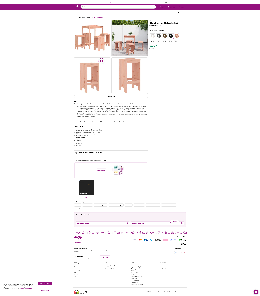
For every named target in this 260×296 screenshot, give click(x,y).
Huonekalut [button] (77, 205)
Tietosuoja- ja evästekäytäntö (25, 288)
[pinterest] (181, 252)
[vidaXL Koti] (76, 6)
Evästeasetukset (135, 274)
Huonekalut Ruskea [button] (87, 205)
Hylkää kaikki (45, 287)
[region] (28, 287)
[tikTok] (184, 252)
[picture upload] (118, 170)
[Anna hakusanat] (154, 7)
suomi (166, 2)
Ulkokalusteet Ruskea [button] (139, 205)
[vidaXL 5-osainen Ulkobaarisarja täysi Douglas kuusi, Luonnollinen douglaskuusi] (92, 38)
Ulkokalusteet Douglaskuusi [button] (153, 205)
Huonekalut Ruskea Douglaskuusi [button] (116, 205)
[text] (153, 46)
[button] (86, 187)
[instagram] (178, 252)
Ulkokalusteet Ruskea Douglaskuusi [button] (169, 205)
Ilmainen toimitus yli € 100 (118, 2)
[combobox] (118, 7)
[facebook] (175, 252)
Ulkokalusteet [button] (128, 205)
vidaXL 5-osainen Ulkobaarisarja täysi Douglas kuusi (164, 24)
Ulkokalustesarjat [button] (79, 208)
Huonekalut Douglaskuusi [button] (100, 205)
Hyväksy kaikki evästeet (45, 283)
